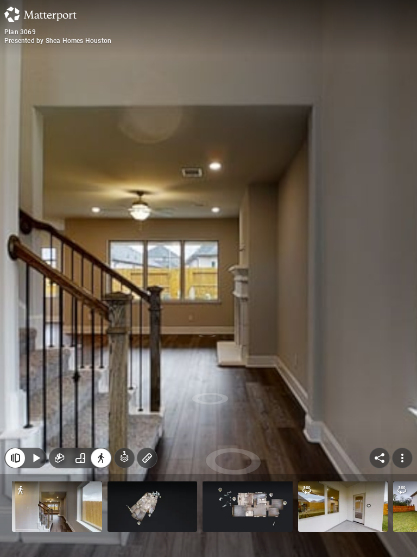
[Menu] (402, 458)
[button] (57, 506)
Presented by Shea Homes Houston (57, 41)
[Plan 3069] (208, 278)
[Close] (15, 458)
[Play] (36, 458)
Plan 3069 (20, 32)
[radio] (59, 458)
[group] (80, 458)
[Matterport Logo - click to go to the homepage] (40, 14)
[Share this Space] (379, 458)
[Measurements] (147, 458)
